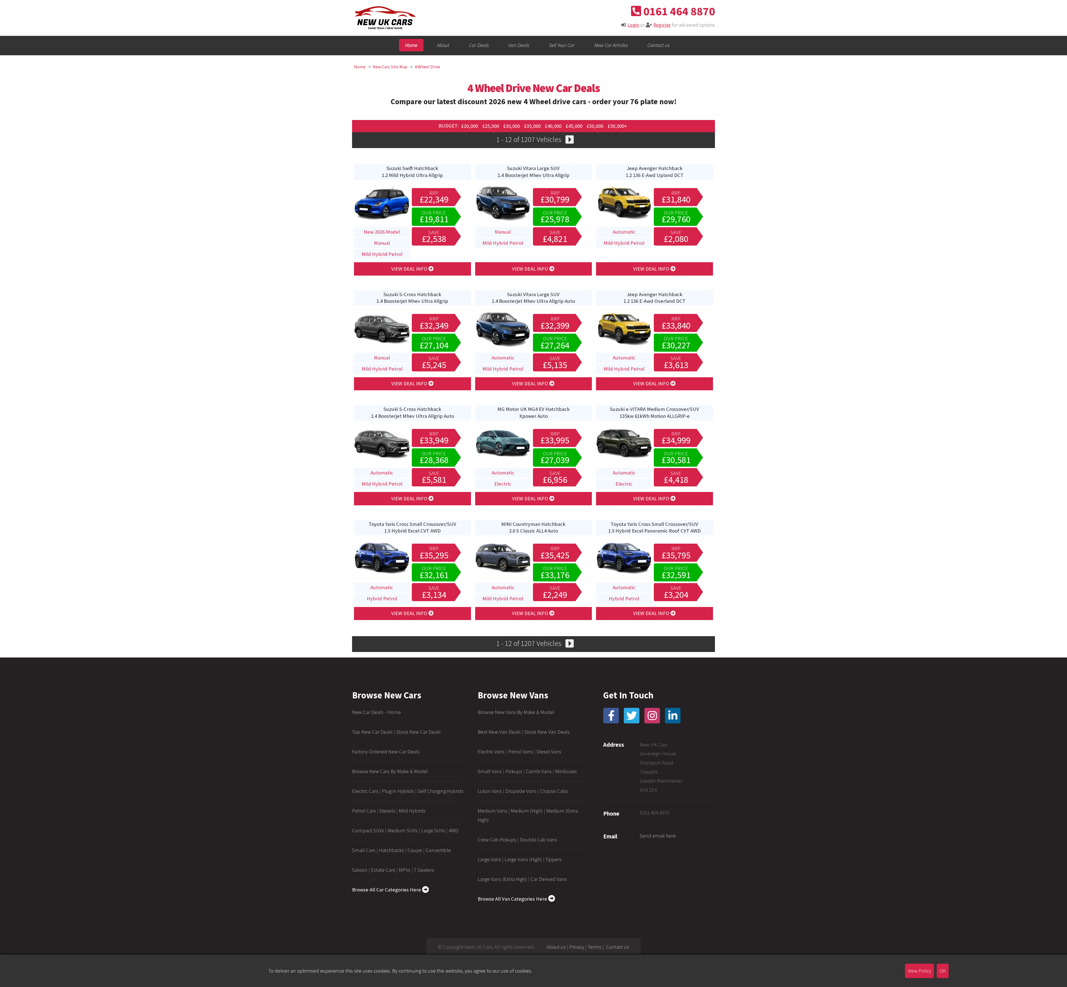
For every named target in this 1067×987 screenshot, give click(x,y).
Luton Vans (490, 791)
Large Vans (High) (523, 859)
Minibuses (566, 771)
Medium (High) (527, 811)
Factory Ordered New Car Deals (386, 751)
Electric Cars (365, 791)
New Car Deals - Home (376, 712)
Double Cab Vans (538, 839)
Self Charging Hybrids (440, 791)
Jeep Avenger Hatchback (655, 171)
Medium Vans (492, 811)
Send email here (658, 836)
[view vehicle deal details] (382, 221)
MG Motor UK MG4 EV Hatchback (533, 412)
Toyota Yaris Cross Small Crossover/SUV (412, 527)
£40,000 (554, 126)
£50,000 (595, 126)
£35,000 (533, 126)
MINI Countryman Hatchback (533, 527)
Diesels (387, 811)
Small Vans (490, 771)
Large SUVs (433, 830)
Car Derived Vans (548, 879)
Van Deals (518, 45)
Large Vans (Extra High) (502, 879)
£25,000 (491, 126)
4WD (453, 830)
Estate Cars (383, 870)
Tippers (553, 859)
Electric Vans (491, 751)
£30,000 (512, 126)
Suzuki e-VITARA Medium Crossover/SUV (654, 412)
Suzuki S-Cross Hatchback (412, 297)
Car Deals (479, 45)
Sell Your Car (562, 45)
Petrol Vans (520, 751)
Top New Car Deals (372, 732)
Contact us (658, 45)
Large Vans (489, 859)
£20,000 (470, 126)
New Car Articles (611, 45)
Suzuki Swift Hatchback (412, 171)
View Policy (919, 971)
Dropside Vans (521, 791)
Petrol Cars (364, 811)
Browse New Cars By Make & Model (390, 771)
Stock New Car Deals (418, 732)
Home (411, 45)
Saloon (359, 870)
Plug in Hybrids (398, 791)
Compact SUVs (368, 830)
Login (633, 25)
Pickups (513, 771)
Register (662, 25)
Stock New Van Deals (547, 732)
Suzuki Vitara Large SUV (533, 171)
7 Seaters (424, 870)
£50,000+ (617, 126)
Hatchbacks (391, 850)
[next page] (569, 140)
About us (556, 947)
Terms (594, 947)
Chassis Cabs (554, 791)
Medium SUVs (403, 830)
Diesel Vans (549, 751)
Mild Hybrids (412, 811)
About (443, 45)
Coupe (415, 850)
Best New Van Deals (499, 732)
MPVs (404, 870)
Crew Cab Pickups (497, 839)
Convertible (438, 850)
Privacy (576, 947)
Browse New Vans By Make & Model (516, 712)
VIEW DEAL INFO (409, 269)
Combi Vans (539, 771)
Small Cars (363, 850)
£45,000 (575, 126)
